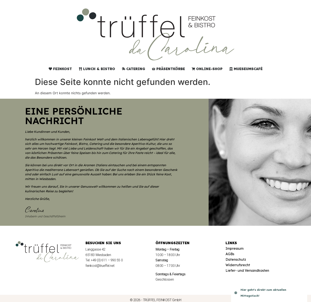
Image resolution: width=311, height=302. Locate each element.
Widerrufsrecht (238, 265)
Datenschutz (236, 259)
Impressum (235, 248)
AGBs (230, 254)
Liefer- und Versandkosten (247, 270)
